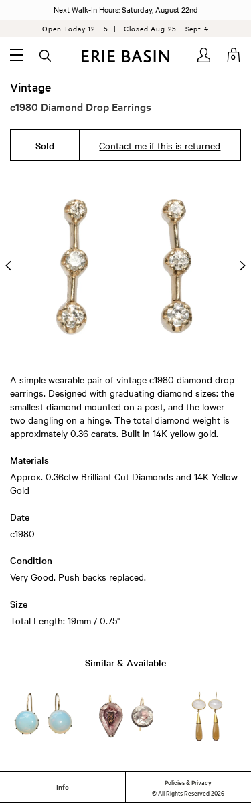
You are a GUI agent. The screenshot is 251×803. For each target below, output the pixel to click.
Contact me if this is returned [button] (159, 145)
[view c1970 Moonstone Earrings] (207, 716)
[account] (205, 55)
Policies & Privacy (188, 781)
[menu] (16, 55)
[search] (46, 56)
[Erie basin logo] (125, 56)
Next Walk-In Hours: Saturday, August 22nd (126, 9)
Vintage (30, 87)
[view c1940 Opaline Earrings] (43, 716)
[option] (125, 265)
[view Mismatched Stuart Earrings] (125, 716)
